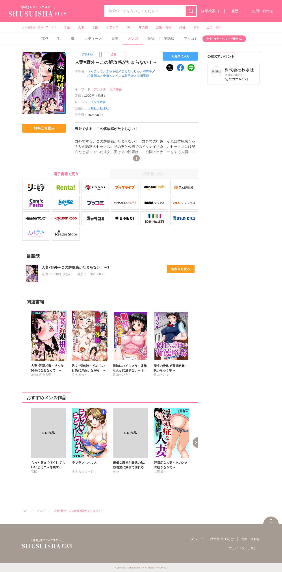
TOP (44, 39)
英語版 (169, 39)
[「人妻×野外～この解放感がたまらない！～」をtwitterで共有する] (169, 67)
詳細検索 (208, 11)
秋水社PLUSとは (222, 539)
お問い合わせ (262, 11)
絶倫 (182, 27)
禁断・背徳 (163, 27)
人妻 (81, 27)
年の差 (143, 27)
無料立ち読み (180, 269)
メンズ (133, 39)
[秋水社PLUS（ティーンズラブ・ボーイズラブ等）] (37, 14)
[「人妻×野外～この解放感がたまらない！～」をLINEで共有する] (191, 67)
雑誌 (150, 39)
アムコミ (191, 39)
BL (73, 39)
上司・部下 (214, 27)
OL (128, 27)
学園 (95, 27)
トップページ (194, 539)
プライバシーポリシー (244, 548)
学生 (67, 27)
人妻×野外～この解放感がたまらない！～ (78, 510)
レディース (93, 39)
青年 (114, 39)
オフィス (112, 27)
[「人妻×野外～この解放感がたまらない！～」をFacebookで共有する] (180, 67)
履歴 (234, 11)
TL (59, 39)
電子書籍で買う (66, 174)
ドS (196, 27)
